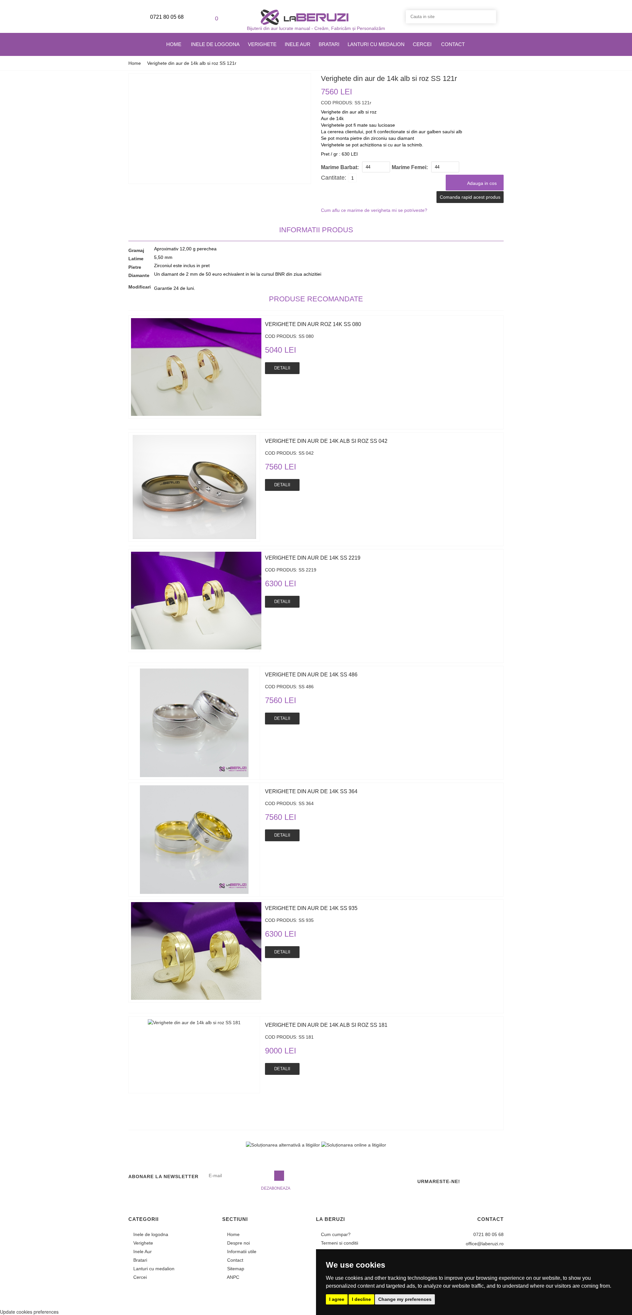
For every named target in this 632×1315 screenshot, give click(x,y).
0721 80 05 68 (166, 17)
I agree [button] (336, 1299)
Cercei (422, 44)
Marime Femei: (410, 167)
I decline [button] (361, 1299)
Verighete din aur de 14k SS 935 (311, 908)
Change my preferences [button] (405, 1299)
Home (173, 44)
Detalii (282, 368)
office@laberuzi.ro (484, 1243)
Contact (453, 44)
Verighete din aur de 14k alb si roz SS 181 (326, 1025)
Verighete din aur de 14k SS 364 (311, 791)
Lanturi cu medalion (376, 44)
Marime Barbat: (340, 167)
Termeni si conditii (339, 1243)
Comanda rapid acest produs (470, 197)
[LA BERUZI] (305, 16)
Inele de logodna (215, 44)
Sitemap (235, 1268)
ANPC (232, 1277)
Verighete (262, 44)
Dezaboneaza (275, 1188)
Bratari (329, 44)
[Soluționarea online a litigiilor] (353, 1144)
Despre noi (238, 1243)
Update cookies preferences (29, 1311)
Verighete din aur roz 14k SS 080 (313, 324)
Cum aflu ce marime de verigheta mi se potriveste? (374, 210)
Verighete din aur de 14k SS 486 (311, 674)
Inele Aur (297, 44)
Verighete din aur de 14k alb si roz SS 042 (326, 441)
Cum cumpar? (335, 1234)
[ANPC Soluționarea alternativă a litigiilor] (283, 1144)
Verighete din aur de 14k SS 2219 (312, 558)
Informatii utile (241, 1251)
